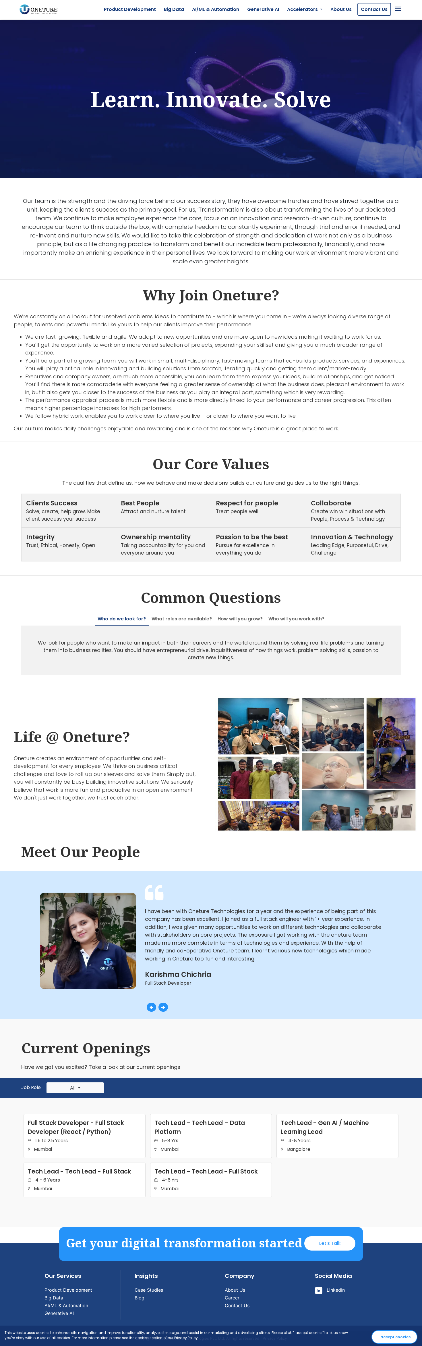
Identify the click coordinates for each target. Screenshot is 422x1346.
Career (232, 1298)
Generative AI (263, 9)
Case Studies (149, 1290)
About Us (341, 9)
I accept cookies (394, 1337)
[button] (151, 1007)
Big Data (174, 9)
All (73, 1088)
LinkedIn (335, 1290)
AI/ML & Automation (215, 9)
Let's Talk (329, 1243)
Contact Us (374, 9)
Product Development (130, 9)
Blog (139, 1298)
